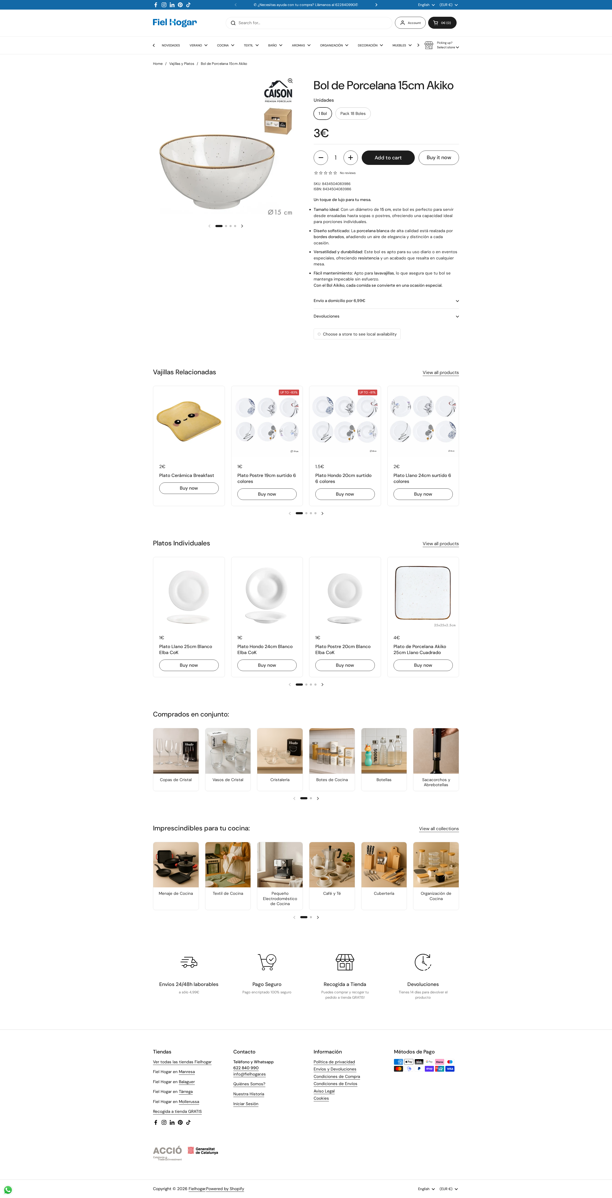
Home (158, 63)
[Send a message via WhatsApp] (8, 1190)
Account (414, 23)
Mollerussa (189, 1101)
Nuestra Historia (248, 1094)
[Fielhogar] (175, 23)
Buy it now (439, 157)
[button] (442, 23)
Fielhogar (197, 1188)
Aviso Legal (324, 1091)
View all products (441, 372)
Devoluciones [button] (326, 316)
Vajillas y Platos (181, 63)
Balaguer (187, 1081)
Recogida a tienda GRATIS (177, 1111)
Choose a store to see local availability (360, 334)
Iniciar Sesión (245, 1103)
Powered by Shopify (225, 1188)
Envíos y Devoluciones (335, 1069)
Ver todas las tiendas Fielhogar (182, 1061)
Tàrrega (186, 1091)
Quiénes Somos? (249, 1083)
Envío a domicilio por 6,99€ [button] (339, 300)
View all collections (439, 829)
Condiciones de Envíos (335, 1083)
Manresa (187, 1071)
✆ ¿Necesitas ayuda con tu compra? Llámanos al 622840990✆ (306, 5)
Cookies (321, 1098)
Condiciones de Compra (337, 1076)
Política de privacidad (334, 1061)
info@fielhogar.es (249, 1074)
